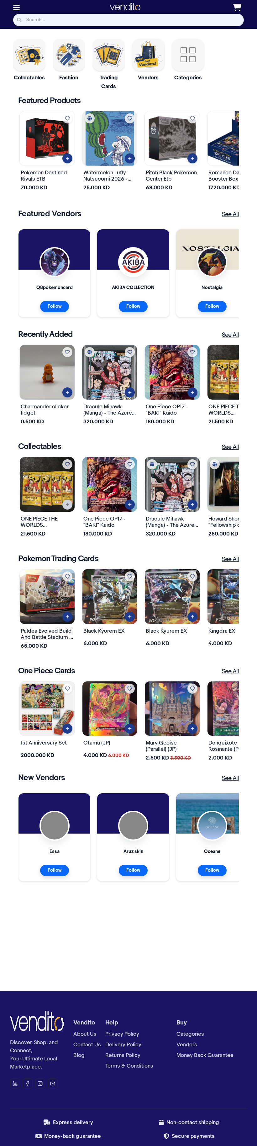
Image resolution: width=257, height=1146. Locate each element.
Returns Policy (122, 1055)
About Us (85, 1034)
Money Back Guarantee (204, 1055)
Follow (54, 306)
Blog (79, 1055)
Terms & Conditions (129, 1066)
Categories (190, 1034)
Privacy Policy (122, 1034)
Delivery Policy (123, 1044)
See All (230, 214)
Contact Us (87, 1044)
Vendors (186, 1044)
